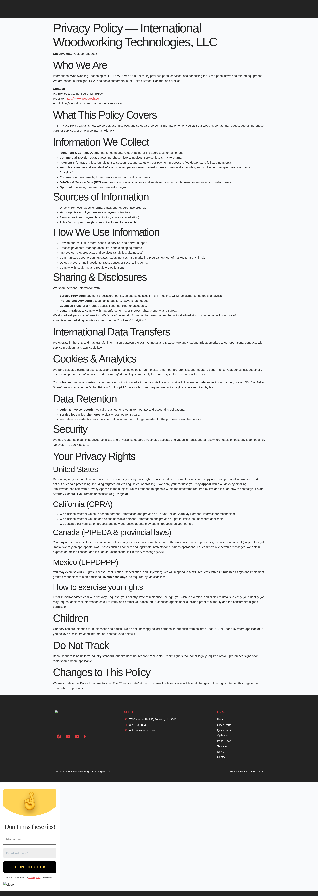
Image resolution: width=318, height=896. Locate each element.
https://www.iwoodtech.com (83, 98)
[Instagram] (86, 736)
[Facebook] (59, 736)
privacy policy (34, 877)
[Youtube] (77, 736)
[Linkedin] (68, 736)
